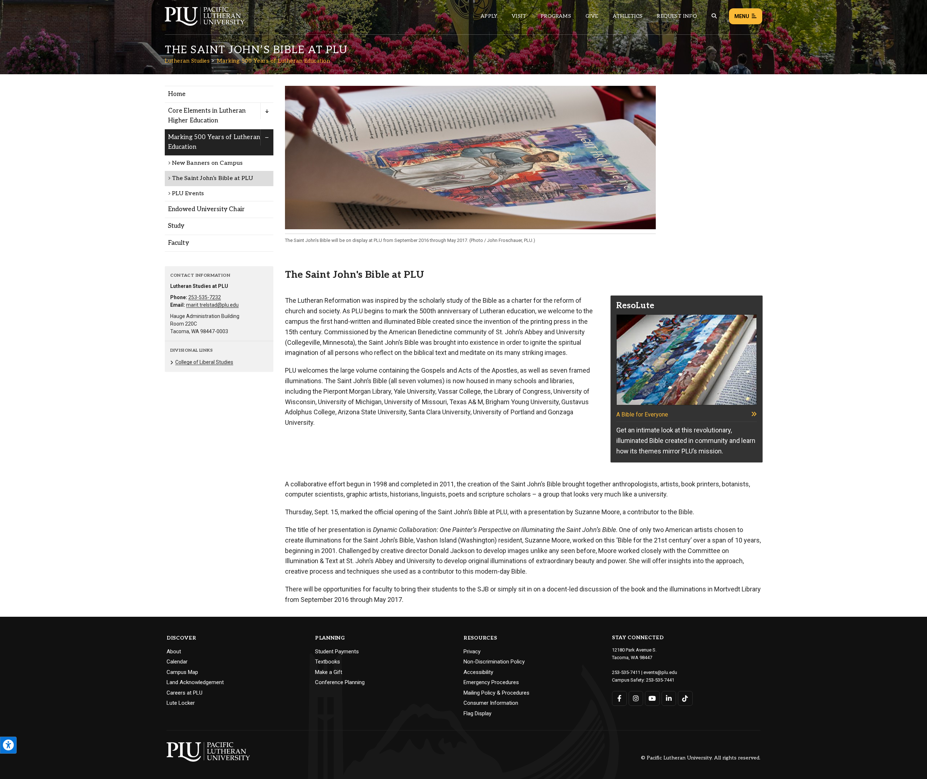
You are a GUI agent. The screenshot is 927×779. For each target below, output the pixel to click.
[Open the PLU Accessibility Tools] (8, 745)
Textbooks (327, 661)
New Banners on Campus (207, 163)
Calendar (177, 661)
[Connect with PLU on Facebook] (619, 698)
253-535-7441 (660, 680)
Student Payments (337, 651)
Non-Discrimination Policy (494, 661)
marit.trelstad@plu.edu (212, 305)
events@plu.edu (660, 672)
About (174, 651)
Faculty (178, 243)
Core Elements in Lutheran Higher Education (207, 115)
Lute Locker (181, 703)
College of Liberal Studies (204, 362)
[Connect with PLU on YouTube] (652, 698)
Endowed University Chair (206, 209)
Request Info (677, 16)
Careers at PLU (184, 693)
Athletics (628, 16)
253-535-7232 (204, 297)
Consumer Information (491, 703)
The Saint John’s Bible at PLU (212, 178)
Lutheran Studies (187, 61)
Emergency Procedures (491, 682)
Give (592, 16)
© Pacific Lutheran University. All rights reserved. (700, 758)
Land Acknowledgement (195, 682)
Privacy (472, 651)
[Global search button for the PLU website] (714, 16)
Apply (489, 16)
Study (176, 226)
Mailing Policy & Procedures (496, 693)
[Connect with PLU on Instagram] (636, 698)
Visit (519, 16)
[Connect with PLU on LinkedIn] (669, 698)
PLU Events (188, 193)
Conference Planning (340, 682)
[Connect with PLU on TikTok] (685, 698)
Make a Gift (328, 672)
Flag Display (477, 713)
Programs (556, 16)
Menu (741, 16)
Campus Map (182, 672)
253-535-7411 (626, 672)
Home (177, 94)
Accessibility (478, 672)
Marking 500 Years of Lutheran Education (273, 61)
